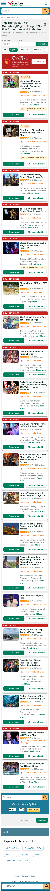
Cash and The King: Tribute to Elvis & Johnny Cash (33, 425)
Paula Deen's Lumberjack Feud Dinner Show (32, 764)
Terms (33, 876)
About (17, 876)
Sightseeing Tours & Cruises (17, 860)
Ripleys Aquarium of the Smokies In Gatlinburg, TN (32, 697)
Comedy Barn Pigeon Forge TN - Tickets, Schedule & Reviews (30, 662)
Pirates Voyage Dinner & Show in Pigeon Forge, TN (32, 494)
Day (20, 40)
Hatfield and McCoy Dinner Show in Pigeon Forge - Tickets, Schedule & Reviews (33, 458)
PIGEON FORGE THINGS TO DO (11, 17)
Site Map (25, 876)
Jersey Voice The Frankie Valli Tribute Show (32, 734)
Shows (37, 854)
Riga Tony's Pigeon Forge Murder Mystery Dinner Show (32, 132)
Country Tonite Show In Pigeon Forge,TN (31, 352)
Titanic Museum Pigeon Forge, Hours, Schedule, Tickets (31, 526)
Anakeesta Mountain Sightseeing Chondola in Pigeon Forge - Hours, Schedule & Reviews (32, 561)
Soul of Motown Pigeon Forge (31, 596)
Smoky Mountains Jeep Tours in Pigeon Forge (31, 630)
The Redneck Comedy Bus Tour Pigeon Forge (33, 318)
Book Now (14, 115)
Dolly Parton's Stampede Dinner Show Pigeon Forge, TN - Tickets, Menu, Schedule (33, 386)
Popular (13, 50)
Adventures (25, 50)
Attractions (38, 50)
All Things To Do (12, 848)
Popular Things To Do (33, 848)
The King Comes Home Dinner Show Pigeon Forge (33, 210)
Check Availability (36, 115)
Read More (34, 105)
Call (5, 832)
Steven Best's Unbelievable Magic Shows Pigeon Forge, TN (33, 245)
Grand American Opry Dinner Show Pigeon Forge (33, 175)
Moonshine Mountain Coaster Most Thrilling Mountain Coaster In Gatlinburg (31, 85)
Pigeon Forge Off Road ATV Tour (33, 284)
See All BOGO (38, 61)
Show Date (6, 40)
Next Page (42, 820)
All (5, 50)
